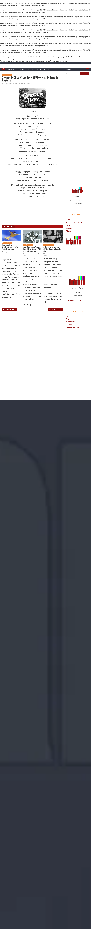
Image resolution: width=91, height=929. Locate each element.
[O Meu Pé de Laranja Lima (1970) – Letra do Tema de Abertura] (53, 236)
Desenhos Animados (74, 222)
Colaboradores (71, 322)
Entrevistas (41, 70)
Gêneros (21, 70)
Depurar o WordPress (6, 59)
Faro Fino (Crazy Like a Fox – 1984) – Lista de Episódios (56, 309)
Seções (30, 70)
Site (58, 70)
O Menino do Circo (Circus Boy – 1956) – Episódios (10, 309)
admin (21, 83)
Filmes (68, 231)
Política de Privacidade (77, 300)
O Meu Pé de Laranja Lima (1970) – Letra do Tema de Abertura (52, 249)
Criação (69, 325)
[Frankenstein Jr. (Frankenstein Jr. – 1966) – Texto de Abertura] (11, 235)
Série (68, 219)
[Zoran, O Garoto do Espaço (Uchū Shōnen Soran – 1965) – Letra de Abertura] (32, 236)
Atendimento (68, 70)
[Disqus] (32, 333)
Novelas (69, 228)
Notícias (51, 70)
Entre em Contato (72, 327)
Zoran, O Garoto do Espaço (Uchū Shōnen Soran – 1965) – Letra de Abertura (32, 249)
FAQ (67, 319)
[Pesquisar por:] (73, 74)
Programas (10, 70)
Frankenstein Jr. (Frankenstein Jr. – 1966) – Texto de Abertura (11, 247)
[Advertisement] (32, 211)
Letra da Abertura (7, 75)
